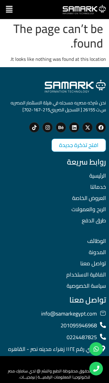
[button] (9, 9)
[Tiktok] (34, 127)
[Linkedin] (74, 127)
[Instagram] (47, 127)
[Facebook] (101, 127)
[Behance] (61, 127)
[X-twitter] (87, 127)
